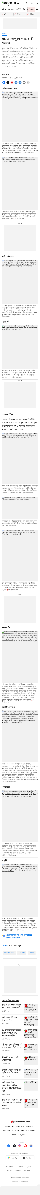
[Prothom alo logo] (20, 1122)
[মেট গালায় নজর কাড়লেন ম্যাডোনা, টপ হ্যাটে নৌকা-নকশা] (31, 1104)
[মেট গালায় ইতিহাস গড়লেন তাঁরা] (31, 1021)
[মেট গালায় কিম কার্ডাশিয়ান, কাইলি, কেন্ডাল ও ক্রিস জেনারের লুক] (31, 1088)
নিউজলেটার (27, 1171)
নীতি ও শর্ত (8, 1171)
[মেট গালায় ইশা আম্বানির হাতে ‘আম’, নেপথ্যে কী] (31, 1008)
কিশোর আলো (20, 1127)
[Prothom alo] (11, 3)
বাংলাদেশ (11, 9)
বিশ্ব (24, 9)
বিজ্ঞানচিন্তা (29, 1127)
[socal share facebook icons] (4, 83)
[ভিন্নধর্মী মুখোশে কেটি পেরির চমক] (31, 1060)
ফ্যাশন (4, 34)
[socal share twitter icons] (8, 83)
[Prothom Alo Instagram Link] (21, 1146)
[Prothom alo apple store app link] (28, 1158)
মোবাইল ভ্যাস (21, 1135)
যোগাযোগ (18, 1171)
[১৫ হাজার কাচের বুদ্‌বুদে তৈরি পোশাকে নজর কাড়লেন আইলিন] (31, 1034)
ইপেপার (32, 1131)
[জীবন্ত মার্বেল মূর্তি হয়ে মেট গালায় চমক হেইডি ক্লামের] (31, 1048)
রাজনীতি (18, 9)
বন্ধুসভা (17, 1131)
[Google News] (31, 1146)
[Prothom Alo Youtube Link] (26, 1146)
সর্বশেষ (4, 9)
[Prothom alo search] (26, 3)
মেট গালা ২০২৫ (9, 953)
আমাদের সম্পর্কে (9, 1167)
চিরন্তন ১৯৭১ (25, 1131)
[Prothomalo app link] (12, 1158)
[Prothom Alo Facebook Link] (10, 1146)
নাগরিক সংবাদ (9, 1127)
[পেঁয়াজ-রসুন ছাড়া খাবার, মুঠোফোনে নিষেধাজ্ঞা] (31, 1073)
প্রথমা (14, 1135)
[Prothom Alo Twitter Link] (15, 1146)
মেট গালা (22, 953)
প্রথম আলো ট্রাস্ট (8, 1131)
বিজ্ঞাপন (20, 1167)
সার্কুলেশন (29, 1167)
